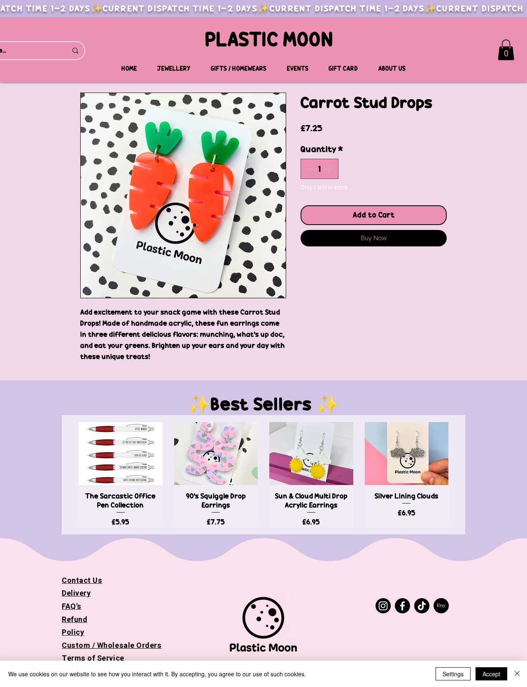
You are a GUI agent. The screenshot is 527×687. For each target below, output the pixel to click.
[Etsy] (441, 605)
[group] (263, 474)
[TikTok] (421, 605)
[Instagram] (383, 605)
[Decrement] (309, 169)
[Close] (517, 673)
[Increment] (329, 169)
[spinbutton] (319, 169)
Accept (491, 674)
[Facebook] (402, 605)
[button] (506, 49)
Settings (453, 674)
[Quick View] (121, 453)
